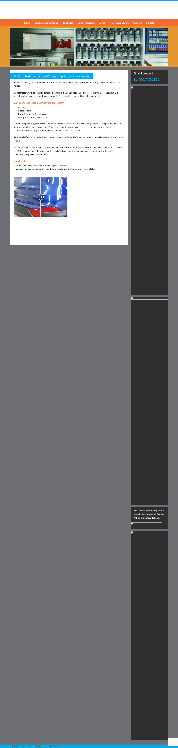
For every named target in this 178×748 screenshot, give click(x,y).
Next (165, 46)
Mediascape (58, 746)
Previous (13, 46)
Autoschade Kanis (89, 9)
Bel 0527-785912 (147, 79)
